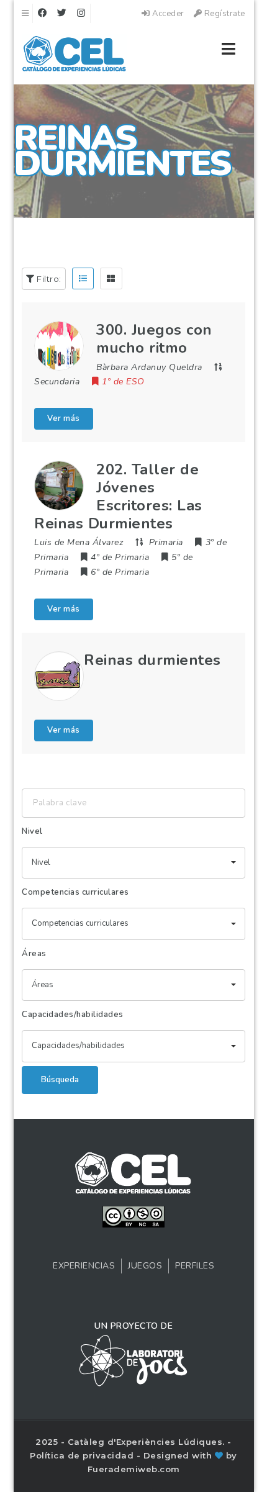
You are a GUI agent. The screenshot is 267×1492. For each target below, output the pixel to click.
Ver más (63, 418)
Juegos (145, 1266)
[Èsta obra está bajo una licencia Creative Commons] (133, 1216)
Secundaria (56, 381)
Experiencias (84, 1266)
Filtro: (48, 279)
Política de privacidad (83, 1455)
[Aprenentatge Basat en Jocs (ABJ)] (74, 56)
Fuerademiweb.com (134, 1469)
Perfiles (194, 1266)
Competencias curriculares (75, 892)
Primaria (166, 542)
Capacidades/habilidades (73, 1014)
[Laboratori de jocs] (133, 1360)
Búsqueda (60, 1079)
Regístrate (223, 13)
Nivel (32, 831)
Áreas (34, 953)
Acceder (167, 13)
